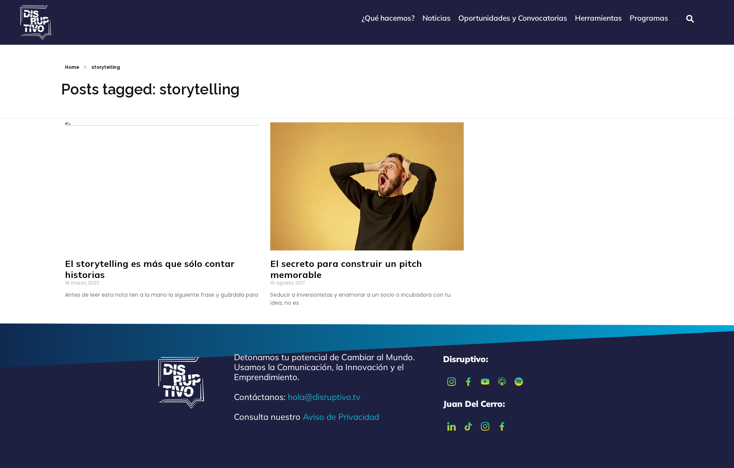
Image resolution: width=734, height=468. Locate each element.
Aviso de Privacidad (341, 416)
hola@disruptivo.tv (324, 397)
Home (72, 67)
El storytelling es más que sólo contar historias (150, 269)
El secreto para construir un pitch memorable (346, 269)
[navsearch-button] (690, 18)
